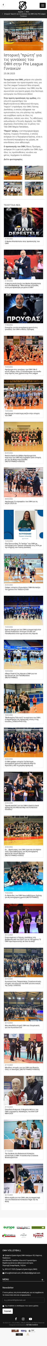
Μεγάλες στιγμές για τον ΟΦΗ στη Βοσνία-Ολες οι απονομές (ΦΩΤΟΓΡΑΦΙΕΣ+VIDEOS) (22, 1068)
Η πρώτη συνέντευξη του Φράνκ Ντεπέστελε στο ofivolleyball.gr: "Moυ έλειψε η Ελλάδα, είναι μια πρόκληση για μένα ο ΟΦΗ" (23, 285)
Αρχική (20, 12)
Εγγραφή (7, 1311)
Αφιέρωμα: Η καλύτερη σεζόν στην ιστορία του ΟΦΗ (22, 414)
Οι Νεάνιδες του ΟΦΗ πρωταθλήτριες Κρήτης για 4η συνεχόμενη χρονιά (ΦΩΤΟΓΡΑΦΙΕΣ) (23, 896)
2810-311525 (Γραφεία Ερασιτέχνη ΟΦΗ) (21, 1269)
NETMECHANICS (32, 1325)
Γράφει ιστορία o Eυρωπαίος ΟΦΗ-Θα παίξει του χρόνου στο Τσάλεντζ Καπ (22, 588)
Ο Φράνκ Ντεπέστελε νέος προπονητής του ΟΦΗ (22, 242)
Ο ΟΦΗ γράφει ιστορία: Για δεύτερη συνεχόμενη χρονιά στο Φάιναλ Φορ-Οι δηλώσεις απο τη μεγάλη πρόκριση (20, 763)
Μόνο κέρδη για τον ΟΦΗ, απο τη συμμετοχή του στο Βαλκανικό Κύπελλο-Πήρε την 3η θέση (22, 1199)
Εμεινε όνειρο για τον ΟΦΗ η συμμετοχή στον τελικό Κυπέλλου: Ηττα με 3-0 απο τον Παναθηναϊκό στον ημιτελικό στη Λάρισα (23, 631)
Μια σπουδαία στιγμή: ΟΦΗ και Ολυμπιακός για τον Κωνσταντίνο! (22, 1026)
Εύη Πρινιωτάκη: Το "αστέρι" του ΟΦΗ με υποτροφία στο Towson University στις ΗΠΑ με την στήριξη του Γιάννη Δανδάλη (23, 545)
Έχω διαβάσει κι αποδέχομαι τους (21, 1306)
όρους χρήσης (33, 1306)
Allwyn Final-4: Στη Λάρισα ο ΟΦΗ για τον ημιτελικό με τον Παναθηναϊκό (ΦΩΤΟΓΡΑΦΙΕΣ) (21, 675)
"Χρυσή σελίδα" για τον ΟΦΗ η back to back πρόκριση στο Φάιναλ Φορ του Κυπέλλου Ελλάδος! (22, 807)
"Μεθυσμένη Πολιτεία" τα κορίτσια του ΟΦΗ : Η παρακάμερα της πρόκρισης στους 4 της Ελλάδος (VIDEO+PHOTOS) (23, 719)
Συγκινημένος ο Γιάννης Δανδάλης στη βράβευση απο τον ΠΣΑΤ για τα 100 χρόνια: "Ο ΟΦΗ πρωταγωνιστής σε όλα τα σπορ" (23, 939)
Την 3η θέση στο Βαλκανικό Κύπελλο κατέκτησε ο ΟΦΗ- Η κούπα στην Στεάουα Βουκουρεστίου (21, 1155)
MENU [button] (6, 1279)
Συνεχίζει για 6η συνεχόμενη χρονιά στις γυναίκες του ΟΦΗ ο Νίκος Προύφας (21, 328)
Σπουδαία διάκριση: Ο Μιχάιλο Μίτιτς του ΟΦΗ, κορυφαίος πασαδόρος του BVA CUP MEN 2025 (21, 1111)
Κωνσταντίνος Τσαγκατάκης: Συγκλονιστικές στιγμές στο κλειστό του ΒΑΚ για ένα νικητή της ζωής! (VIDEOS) (23, 983)
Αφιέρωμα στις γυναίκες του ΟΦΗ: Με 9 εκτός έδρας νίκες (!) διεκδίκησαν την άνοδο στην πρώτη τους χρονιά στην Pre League (23, 371)
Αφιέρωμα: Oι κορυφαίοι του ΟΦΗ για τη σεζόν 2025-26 (21, 502)
